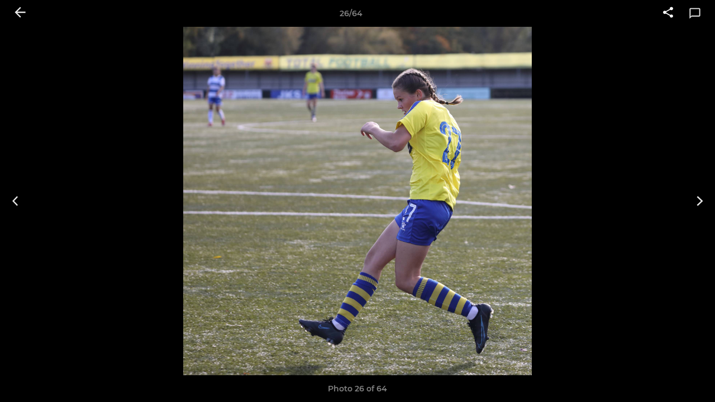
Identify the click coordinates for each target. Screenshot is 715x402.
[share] (668, 13)
